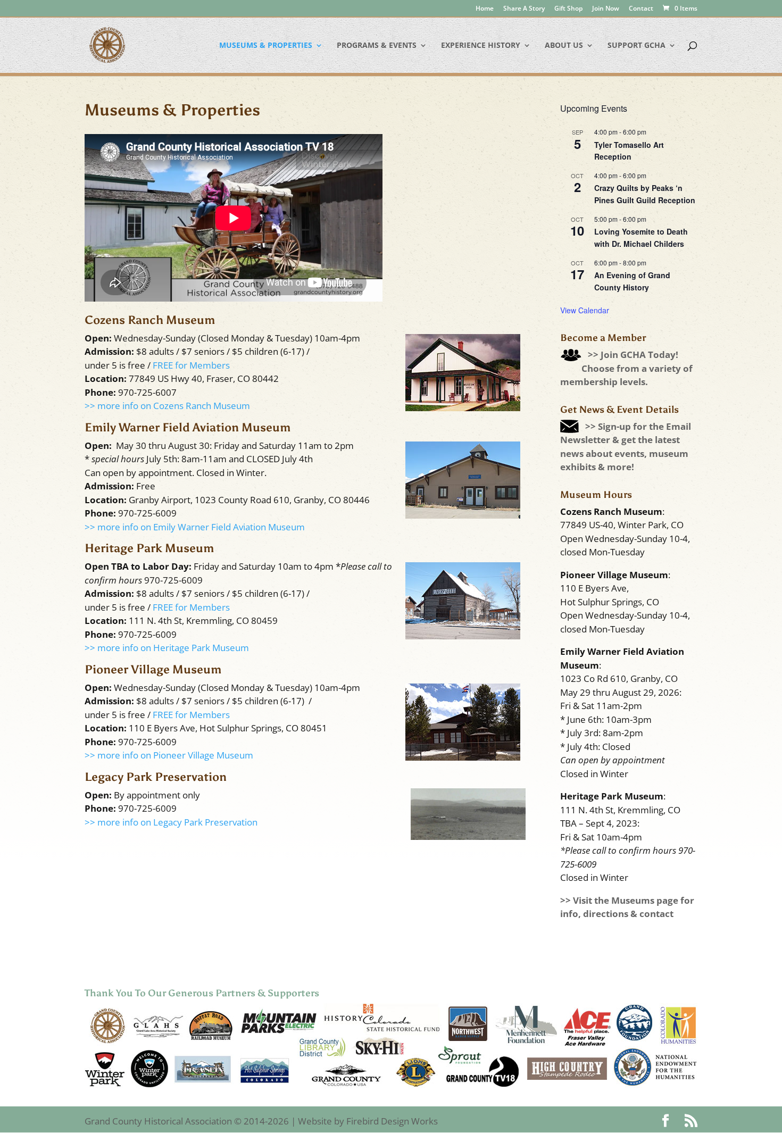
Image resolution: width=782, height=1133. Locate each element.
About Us (564, 45)
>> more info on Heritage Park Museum (167, 648)
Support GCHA (636, 45)
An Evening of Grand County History (632, 281)
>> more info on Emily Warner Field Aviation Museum (195, 527)
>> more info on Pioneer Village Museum (169, 755)
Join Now (605, 9)
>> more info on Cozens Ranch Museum (167, 405)
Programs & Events (377, 45)
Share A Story (524, 9)
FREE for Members (191, 365)
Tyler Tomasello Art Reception (629, 150)
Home (485, 9)
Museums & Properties (265, 45)
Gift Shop (568, 9)
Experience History (480, 45)
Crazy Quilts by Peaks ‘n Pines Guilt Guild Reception (644, 193)
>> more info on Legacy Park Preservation (171, 822)
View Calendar (584, 310)
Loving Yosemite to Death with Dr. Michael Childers (641, 237)
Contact (641, 9)
